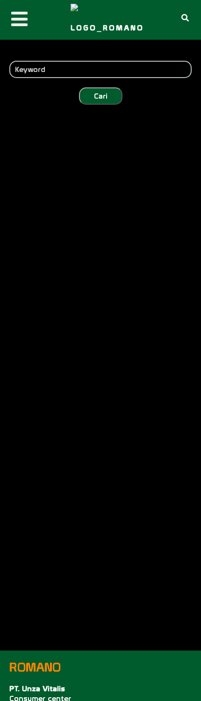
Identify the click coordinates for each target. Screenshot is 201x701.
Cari (101, 95)
